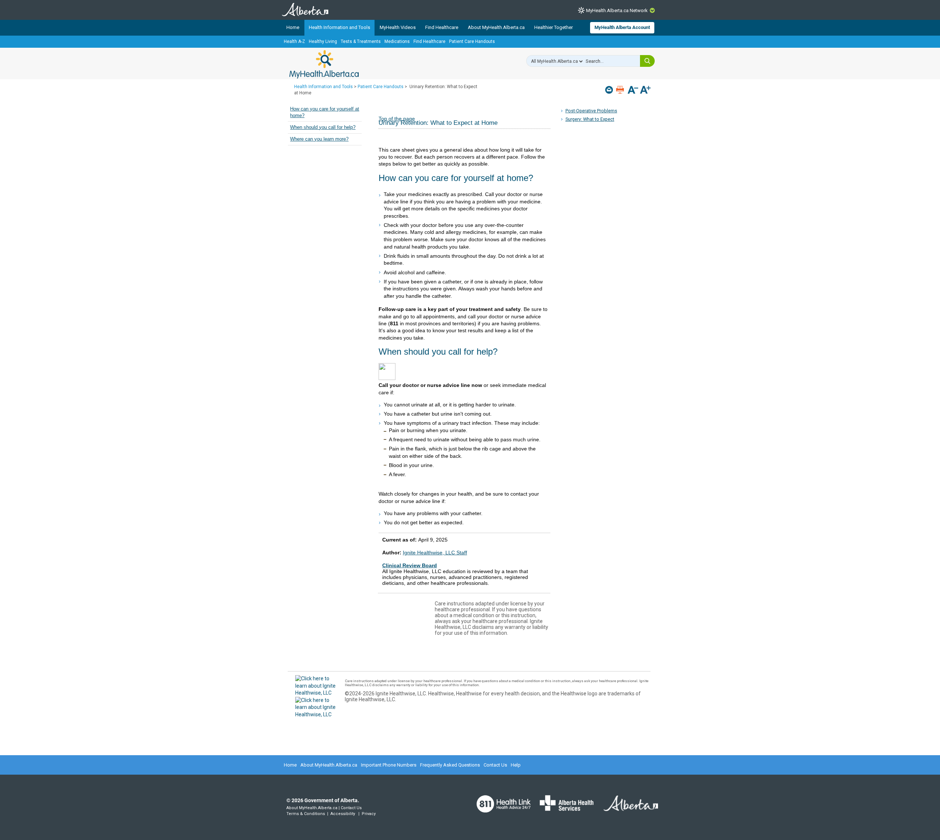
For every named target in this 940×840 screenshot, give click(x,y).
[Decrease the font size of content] (633, 90)
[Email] (609, 90)
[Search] (647, 61)
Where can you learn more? (319, 139)
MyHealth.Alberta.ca (324, 64)
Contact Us (495, 765)
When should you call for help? (322, 127)
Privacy (369, 813)
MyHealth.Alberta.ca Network (617, 10)
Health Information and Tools (339, 27)
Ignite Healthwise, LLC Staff (435, 552)
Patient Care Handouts (472, 41)
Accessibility (342, 813)
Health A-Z (294, 41)
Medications (397, 41)
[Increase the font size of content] (645, 90)
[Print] (620, 90)
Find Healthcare (441, 27)
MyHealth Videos (398, 27)
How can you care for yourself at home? (324, 112)
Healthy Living (323, 41)
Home (292, 27)
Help (516, 765)
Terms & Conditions (305, 813)
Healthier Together (553, 27)
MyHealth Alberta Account (622, 27)
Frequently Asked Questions (450, 765)
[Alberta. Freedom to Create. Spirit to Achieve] (626, 807)
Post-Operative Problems (591, 110)
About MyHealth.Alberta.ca (496, 27)
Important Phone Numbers (388, 765)
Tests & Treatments (361, 41)
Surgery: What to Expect (589, 119)
